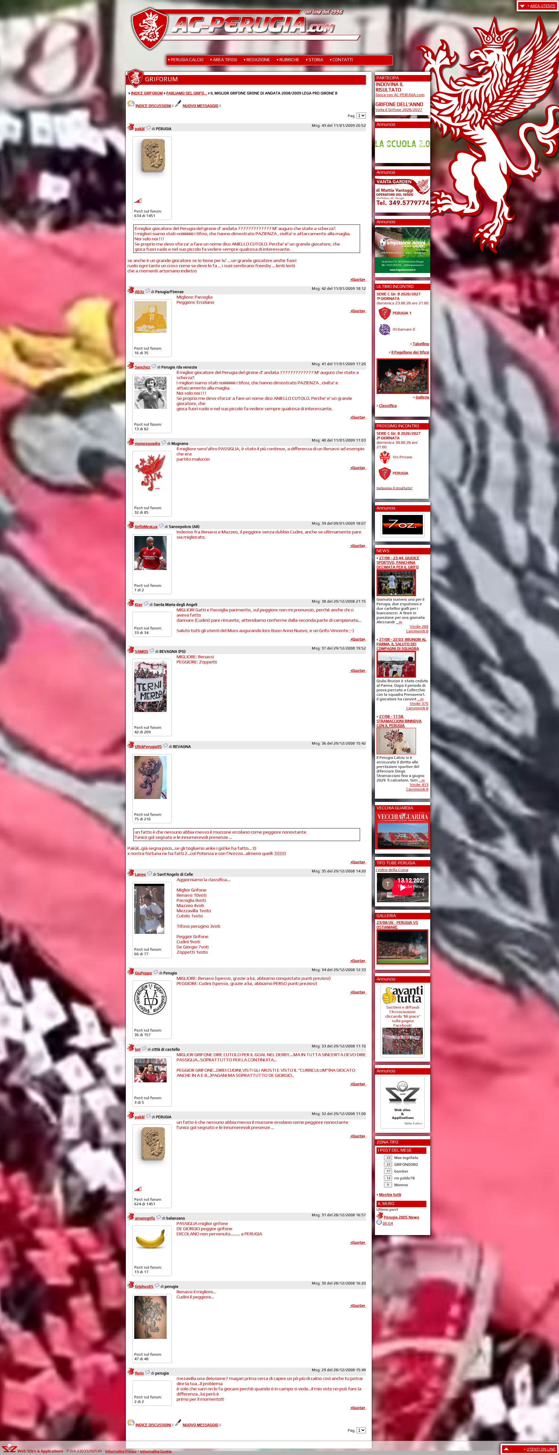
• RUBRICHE (288, 59)
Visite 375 (419, 703)
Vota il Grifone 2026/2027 (399, 109)
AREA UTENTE (542, 6)
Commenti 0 (417, 631)
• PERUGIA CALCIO (185, 59)
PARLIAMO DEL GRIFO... (186, 93)
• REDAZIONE (257, 59)
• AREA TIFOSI (223, 59)
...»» (399, 622)
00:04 (388, 1223)
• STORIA (314, 59)
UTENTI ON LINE (541, 1449)
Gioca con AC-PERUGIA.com (400, 95)
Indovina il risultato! (394, 488)
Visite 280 (419, 626)
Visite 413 (419, 784)
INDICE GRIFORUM (147, 93)
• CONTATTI (341, 59)
